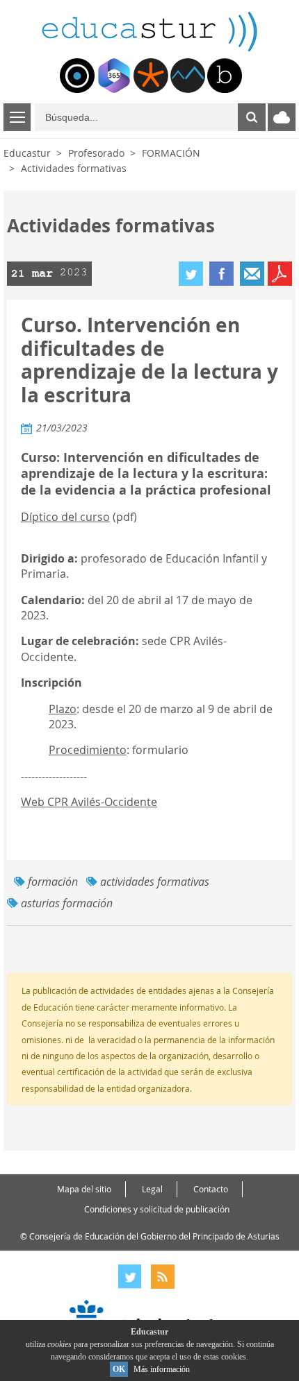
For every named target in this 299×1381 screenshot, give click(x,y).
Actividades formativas (74, 168)
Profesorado (96, 153)
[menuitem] (77, 75)
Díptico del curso (65, 516)
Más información (162, 1369)
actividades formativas (154, 881)
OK (119, 1369)
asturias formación (67, 903)
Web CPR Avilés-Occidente (89, 801)
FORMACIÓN (171, 153)
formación (53, 881)
